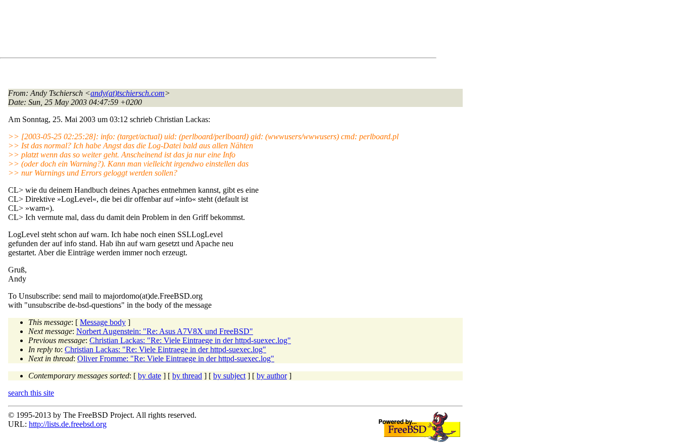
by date (149, 375)
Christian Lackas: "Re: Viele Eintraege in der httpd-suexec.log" (190, 340)
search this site (31, 393)
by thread (187, 375)
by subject (229, 375)
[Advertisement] (192, 30)
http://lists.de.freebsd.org (68, 424)
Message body (103, 322)
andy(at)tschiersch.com (127, 93)
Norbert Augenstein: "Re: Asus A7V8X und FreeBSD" (164, 331)
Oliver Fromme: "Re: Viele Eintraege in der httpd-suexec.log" (175, 358)
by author (272, 375)
